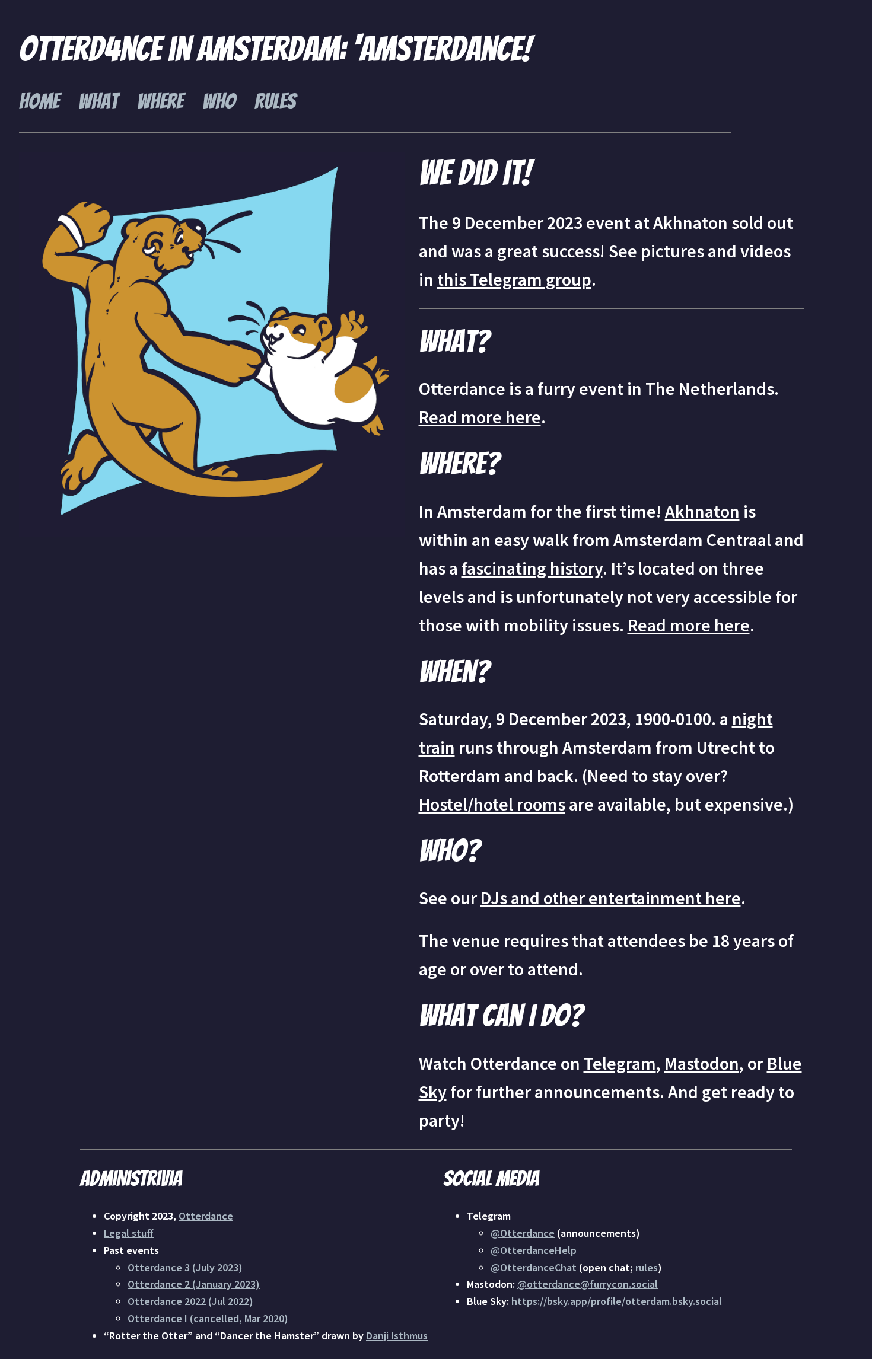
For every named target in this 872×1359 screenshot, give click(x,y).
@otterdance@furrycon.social (587, 1284)
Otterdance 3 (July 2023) (185, 1267)
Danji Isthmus (397, 1335)
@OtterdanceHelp (534, 1250)
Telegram (620, 1063)
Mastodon (701, 1063)
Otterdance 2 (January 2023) (194, 1284)
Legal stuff (129, 1233)
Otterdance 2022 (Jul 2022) (190, 1301)
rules (646, 1267)
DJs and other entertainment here (610, 897)
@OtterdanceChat (534, 1267)
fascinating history (532, 568)
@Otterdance (523, 1233)
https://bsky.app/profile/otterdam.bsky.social (616, 1301)
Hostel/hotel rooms (492, 804)
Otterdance (206, 1216)
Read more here (480, 417)
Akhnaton (702, 511)
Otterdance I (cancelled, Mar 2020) (208, 1318)
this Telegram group (514, 279)
